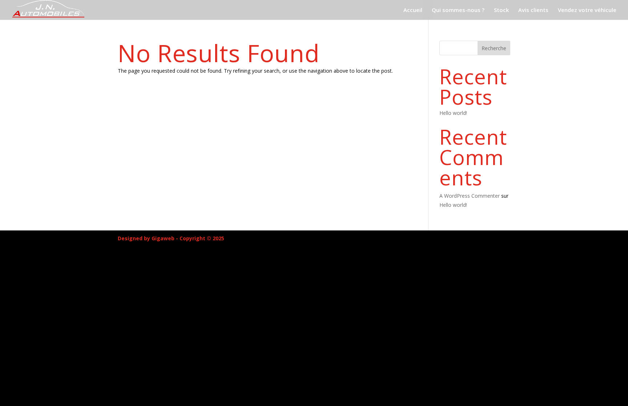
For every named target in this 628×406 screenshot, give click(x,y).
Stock (501, 10)
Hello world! (453, 112)
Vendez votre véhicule (587, 10)
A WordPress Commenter (469, 195)
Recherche (494, 48)
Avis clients (533, 10)
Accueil (412, 10)
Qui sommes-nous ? (458, 10)
